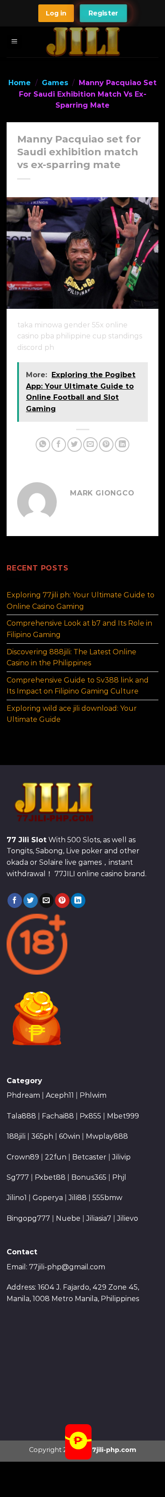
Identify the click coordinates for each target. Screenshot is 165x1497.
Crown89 (23, 1157)
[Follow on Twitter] (30, 900)
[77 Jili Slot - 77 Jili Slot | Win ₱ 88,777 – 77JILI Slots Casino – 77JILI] (83, 41)
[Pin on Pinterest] (106, 444)
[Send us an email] (46, 900)
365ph (42, 1136)
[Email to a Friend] (90, 444)
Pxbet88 (50, 1177)
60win (69, 1136)
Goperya (48, 1197)
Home (19, 83)
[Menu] (14, 42)
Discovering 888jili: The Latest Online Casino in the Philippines (71, 657)
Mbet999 (123, 1116)
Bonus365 (88, 1177)
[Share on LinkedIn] (122, 444)
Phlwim (93, 1095)
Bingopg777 (28, 1218)
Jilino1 (17, 1197)
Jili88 (78, 1197)
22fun (55, 1157)
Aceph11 (60, 1095)
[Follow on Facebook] (14, 900)
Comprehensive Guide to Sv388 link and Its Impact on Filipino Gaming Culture (78, 685)
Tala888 (21, 1116)
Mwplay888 (107, 1136)
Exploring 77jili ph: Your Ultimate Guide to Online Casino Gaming (80, 601)
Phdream (23, 1095)
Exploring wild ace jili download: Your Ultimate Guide (72, 714)
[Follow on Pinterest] (62, 900)
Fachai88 (58, 1116)
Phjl (119, 1177)
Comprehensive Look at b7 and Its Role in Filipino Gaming (79, 629)
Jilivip (121, 1157)
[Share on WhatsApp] (43, 444)
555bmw (107, 1197)
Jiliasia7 (98, 1218)
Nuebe (68, 1218)
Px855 (90, 1116)
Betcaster (89, 1157)
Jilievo (127, 1218)
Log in (56, 13)
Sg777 (18, 1177)
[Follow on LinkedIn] (78, 900)
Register (103, 13)
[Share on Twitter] (74, 444)
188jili (16, 1136)
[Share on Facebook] (58, 444)
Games (55, 83)
